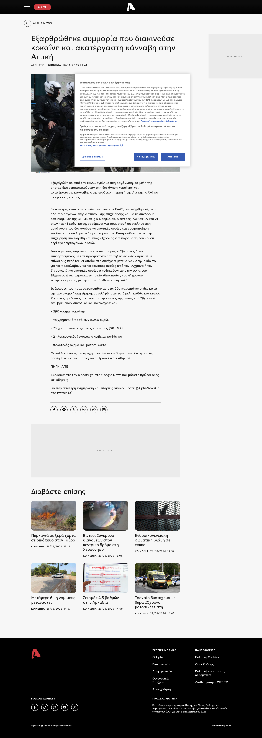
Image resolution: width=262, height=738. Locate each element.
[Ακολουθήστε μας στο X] (74, 707)
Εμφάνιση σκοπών (92, 157)
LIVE (44, 7)
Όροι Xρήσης (204, 664)
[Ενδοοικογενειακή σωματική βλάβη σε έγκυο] (157, 516)
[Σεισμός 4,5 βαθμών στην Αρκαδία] (105, 578)
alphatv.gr (85, 375)
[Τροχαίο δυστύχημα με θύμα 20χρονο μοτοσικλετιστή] (157, 578)
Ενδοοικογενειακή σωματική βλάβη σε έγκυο (152, 540)
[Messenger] (64, 409)
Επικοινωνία (161, 664)
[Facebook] (54, 409)
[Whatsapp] (93, 409)
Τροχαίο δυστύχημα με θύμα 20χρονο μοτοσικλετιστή (155, 602)
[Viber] (84, 409)
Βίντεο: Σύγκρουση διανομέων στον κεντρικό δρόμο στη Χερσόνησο (101, 542)
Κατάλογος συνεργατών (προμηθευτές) (101, 145)
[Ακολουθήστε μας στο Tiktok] (44, 707)
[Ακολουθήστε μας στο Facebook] (34, 707)
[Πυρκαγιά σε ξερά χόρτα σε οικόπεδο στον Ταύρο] (53, 516)
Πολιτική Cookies (207, 657)
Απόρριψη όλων (146, 157)
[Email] (103, 409)
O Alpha (157, 657)
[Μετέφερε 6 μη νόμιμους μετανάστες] (53, 578)
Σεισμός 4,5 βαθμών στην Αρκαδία (101, 600)
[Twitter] (74, 409)
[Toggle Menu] (27, 7)
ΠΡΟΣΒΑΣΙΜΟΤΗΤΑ (164, 698)
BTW (228, 725)
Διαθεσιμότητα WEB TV (211, 682)
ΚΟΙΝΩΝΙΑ (54, 65)
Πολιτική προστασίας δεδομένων (210, 673)
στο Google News (107, 375)
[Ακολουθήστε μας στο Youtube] (64, 707)
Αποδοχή (173, 157)
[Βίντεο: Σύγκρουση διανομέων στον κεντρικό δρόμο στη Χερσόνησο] (105, 516)
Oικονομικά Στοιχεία (160, 680)
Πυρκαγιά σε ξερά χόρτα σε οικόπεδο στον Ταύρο (53, 538)
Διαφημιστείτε (162, 671)
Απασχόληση (161, 689)
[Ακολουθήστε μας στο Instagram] (54, 707)
